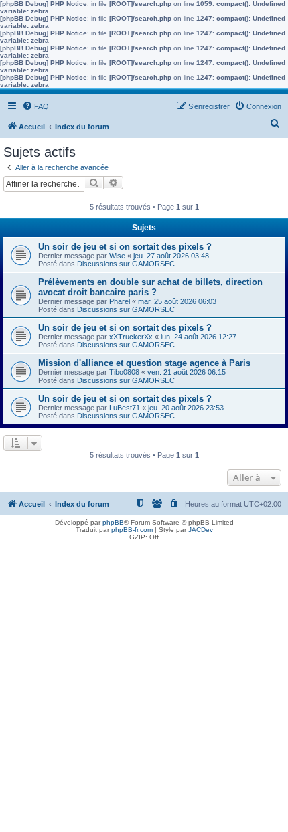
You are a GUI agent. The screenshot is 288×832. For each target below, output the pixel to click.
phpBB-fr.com (132, 529)
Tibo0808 (124, 372)
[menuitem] (35, 106)
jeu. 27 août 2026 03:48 (171, 256)
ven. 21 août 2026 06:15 (186, 372)
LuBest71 (124, 408)
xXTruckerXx (131, 337)
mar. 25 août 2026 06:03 (177, 301)
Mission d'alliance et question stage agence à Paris (144, 363)
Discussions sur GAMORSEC (126, 264)
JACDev (200, 529)
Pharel (119, 301)
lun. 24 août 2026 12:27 (198, 337)
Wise (117, 256)
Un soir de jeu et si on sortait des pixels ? (125, 247)
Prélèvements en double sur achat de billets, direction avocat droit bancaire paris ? (150, 287)
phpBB (113, 522)
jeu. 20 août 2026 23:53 (186, 408)
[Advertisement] (144, 688)
